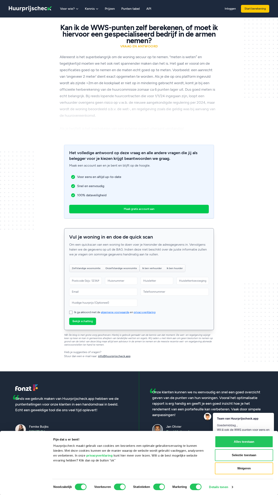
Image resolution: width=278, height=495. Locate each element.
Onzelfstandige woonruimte (121, 268)
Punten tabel (130, 9)
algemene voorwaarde (115, 312)
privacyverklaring (99, 455)
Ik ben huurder (175, 268)
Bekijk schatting (82, 321)
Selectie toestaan (244, 455)
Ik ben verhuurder (152, 268)
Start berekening (255, 8)
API (148, 9)
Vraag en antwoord (139, 46)
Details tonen (218, 487)
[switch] (120, 487)
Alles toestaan (244, 441)
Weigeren (244, 468)
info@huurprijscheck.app (114, 356)
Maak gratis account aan (139, 209)
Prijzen (110, 9)
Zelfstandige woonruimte (86, 268)
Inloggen (230, 8)
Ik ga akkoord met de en (114, 312)
